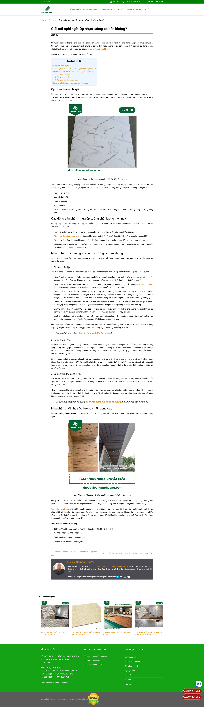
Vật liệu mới (118, 9)
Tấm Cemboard (106, 9)
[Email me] (125, 577)
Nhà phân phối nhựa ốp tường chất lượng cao (70, 83)
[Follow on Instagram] (146, 2)
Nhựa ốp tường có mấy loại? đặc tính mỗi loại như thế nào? (53, 633)
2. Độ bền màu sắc (62, 77)
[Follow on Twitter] (149, 2)
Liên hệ (146, 9)
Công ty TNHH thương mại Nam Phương (111, 566)
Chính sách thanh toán (92, 665)
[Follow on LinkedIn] (159, 2)
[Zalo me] (129, 577)
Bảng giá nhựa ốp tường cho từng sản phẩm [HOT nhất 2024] (148, 633)
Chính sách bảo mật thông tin (95, 656)
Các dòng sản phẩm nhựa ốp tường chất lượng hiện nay (74, 69)
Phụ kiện (130, 9)
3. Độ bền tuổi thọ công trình (66, 80)
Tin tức (138, 9)
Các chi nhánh (45, 2)
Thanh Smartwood (90, 9)
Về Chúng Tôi (75, 9)
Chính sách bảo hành (91, 660)
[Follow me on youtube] (122, 577)
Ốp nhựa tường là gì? (60, 66)
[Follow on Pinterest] (157, 2)
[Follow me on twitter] (118, 577)
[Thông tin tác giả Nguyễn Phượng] (59, 569)
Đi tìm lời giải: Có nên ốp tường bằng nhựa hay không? (126, 553)
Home (43, 20)
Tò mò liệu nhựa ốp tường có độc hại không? (116, 633)
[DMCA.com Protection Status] (93, 699)
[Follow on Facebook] (144, 2)
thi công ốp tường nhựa (71, 247)
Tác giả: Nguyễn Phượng (80, 562)
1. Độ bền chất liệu (62, 74)
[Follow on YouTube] (162, 2)
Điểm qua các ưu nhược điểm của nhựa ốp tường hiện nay (86, 633)
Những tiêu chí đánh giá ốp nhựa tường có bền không (73, 71)
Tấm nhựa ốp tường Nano (64, 236)
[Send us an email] (152, 2)
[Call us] (154, 2)
